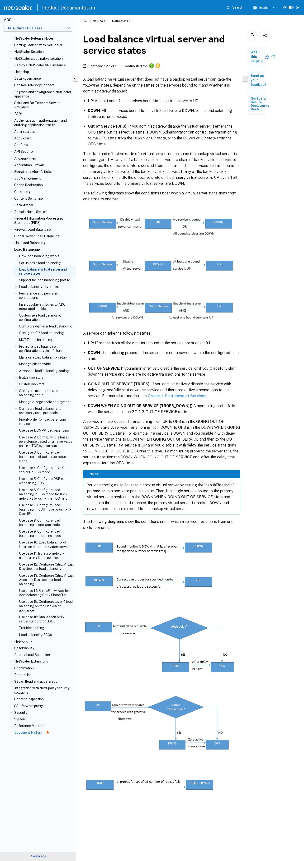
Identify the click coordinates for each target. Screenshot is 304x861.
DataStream (23, 205)
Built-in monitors (31, 377)
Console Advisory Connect (34, 85)
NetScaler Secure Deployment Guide (260, 104)
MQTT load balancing (35, 340)
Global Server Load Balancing (37, 236)
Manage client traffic (35, 364)
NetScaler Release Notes (34, 38)
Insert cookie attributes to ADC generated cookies (42, 307)
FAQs (18, 114)
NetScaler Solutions (29, 52)
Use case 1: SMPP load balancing (44, 430)
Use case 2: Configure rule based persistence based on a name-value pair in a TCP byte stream (45, 441)
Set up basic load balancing (40, 263)
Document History (28, 732)
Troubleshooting (31, 628)
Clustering (22, 192)
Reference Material (29, 726)
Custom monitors (31, 384)
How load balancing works (39, 256)
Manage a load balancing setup (43, 357)
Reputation (23, 675)
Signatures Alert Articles (33, 172)
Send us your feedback (258, 80)
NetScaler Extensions (31, 661)
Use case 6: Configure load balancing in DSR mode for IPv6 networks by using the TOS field (43, 494)
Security (20, 712)
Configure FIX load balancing (41, 333)
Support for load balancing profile (44, 280)
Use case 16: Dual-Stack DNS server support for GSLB (41, 619)
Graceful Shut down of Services (177, 396)
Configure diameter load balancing (45, 326)
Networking (23, 641)
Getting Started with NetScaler (38, 45)
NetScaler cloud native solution (38, 58)
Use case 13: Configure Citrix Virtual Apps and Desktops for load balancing (46, 580)
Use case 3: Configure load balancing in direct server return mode (43, 457)
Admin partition (26, 132)
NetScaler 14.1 (122, 21)
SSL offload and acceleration (36, 681)
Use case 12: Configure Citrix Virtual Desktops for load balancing (46, 566)
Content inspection (29, 699)
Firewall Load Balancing (32, 229)
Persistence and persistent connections (39, 295)
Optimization (24, 668)
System (20, 719)
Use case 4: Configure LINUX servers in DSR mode (41, 470)
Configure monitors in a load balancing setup (40, 393)
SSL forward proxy (28, 706)
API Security (23, 151)
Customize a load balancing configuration (40, 317)
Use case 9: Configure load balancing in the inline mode (40, 533)
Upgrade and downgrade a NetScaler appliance (42, 94)
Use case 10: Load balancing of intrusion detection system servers (45, 544)
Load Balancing (27, 249)
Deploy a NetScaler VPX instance (40, 65)
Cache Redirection (28, 185)
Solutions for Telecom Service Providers (37, 105)
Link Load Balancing (29, 243)
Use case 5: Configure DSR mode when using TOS (44, 481)
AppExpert (22, 138)
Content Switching (28, 198)
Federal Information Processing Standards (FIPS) (38, 220)
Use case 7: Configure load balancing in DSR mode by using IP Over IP (45, 509)
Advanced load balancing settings (45, 371)
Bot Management (27, 178)
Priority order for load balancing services (42, 422)
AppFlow (21, 145)
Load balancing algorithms (39, 287)
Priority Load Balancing (32, 655)
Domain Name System (31, 212)
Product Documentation (68, 8)
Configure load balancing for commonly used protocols (41, 411)
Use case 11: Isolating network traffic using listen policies (42, 556)
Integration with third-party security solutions (41, 690)
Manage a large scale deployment (45, 402)
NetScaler (100, 21)
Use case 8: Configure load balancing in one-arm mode (39, 523)
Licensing (21, 72)
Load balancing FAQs (35, 635)
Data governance (27, 78)
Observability (24, 648)
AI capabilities (25, 158)
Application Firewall (29, 165)
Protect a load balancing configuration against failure (40, 349)
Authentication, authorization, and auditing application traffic (40, 123)
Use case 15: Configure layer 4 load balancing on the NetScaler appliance (46, 606)
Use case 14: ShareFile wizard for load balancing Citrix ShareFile (44, 593)
